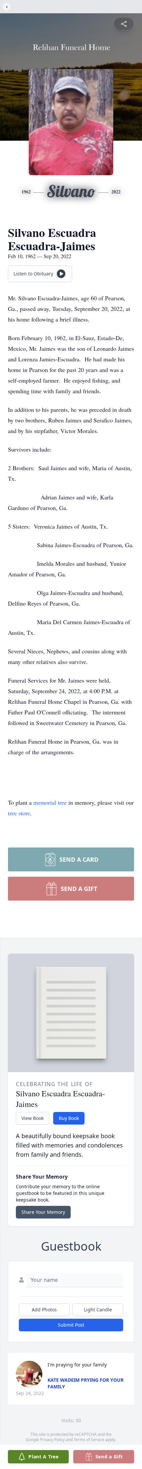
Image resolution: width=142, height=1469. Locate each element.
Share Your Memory (43, 1212)
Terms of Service (89, 1439)
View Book (32, 1118)
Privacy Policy (52, 1439)
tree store (19, 813)
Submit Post (71, 1325)
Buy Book (69, 1118)
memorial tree (50, 802)
